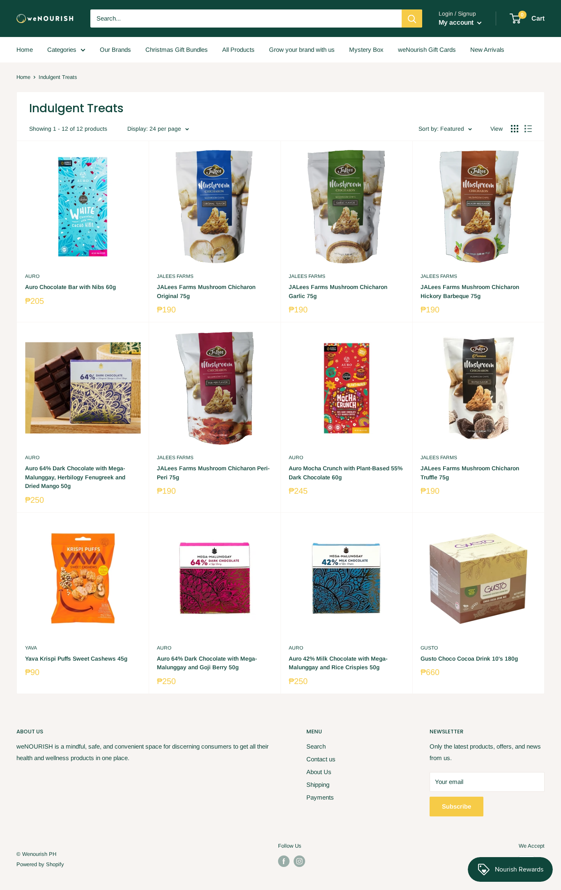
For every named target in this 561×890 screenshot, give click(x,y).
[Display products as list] (528, 128)
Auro (32, 276)
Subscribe (456, 806)
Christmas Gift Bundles (176, 49)
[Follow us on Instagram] (299, 861)
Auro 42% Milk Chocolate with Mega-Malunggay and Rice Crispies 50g (338, 663)
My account (457, 22)
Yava (31, 648)
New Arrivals (487, 49)
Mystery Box (366, 49)
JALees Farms (175, 276)
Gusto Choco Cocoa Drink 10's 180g (469, 658)
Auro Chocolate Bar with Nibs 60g (70, 287)
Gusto (429, 648)
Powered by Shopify (40, 864)
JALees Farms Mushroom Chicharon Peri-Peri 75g (213, 473)
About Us (318, 771)
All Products (238, 49)
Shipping (317, 784)
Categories (61, 49)
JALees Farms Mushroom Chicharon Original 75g (206, 291)
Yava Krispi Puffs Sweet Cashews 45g (76, 658)
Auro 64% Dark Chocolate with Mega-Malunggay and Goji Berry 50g (207, 663)
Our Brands (115, 49)
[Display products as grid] (514, 128)
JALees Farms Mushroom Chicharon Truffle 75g (470, 473)
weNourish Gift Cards (427, 49)
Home (24, 49)
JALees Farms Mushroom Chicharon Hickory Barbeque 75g (470, 291)
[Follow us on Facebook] (284, 861)
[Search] (412, 18)
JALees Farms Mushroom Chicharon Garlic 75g (338, 291)
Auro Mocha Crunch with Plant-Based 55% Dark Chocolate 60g (345, 473)
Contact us (321, 759)
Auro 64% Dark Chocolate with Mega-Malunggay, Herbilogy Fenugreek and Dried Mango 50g (75, 477)
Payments (320, 797)
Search (316, 746)
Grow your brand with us (302, 49)
